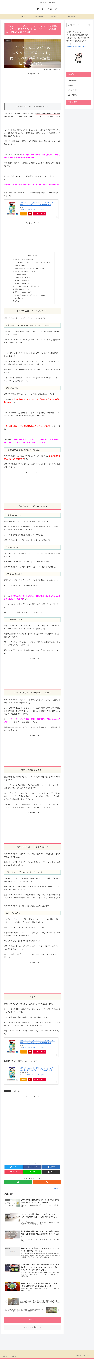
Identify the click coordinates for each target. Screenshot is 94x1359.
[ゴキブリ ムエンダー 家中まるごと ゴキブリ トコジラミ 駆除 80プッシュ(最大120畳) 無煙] (12, 1072)
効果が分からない (22, 298)
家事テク (8, 1091)
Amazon (23, 213)
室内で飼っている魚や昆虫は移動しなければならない (34, 262)
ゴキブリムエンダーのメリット (25, 271)
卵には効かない (21, 265)
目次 (29, 255)
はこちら (83, 47)
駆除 (19, 1091)
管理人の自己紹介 (73, 47)
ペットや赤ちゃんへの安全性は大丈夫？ (28, 286)
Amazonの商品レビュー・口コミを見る (33, 209)
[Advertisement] (32, 88)
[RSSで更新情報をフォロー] (47, 1182)
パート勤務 (72, 81)
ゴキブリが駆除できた (23, 280)
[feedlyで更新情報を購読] (18, 1182)
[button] (89, 25)
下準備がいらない (22, 274)
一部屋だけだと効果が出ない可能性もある (30, 268)
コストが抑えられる (23, 283)
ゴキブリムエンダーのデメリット (26, 259)
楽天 (30, 213)
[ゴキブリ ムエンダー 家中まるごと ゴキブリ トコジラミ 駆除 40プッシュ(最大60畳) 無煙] (12, 207)
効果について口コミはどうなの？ (26, 292)
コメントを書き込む (32, 1327)
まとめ (17, 301)
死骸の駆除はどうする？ (23, 289)
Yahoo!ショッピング (39, 213)
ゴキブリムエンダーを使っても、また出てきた (31, 295)
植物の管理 (72, 90)
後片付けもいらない (23, 277)
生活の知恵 (72, 95)
